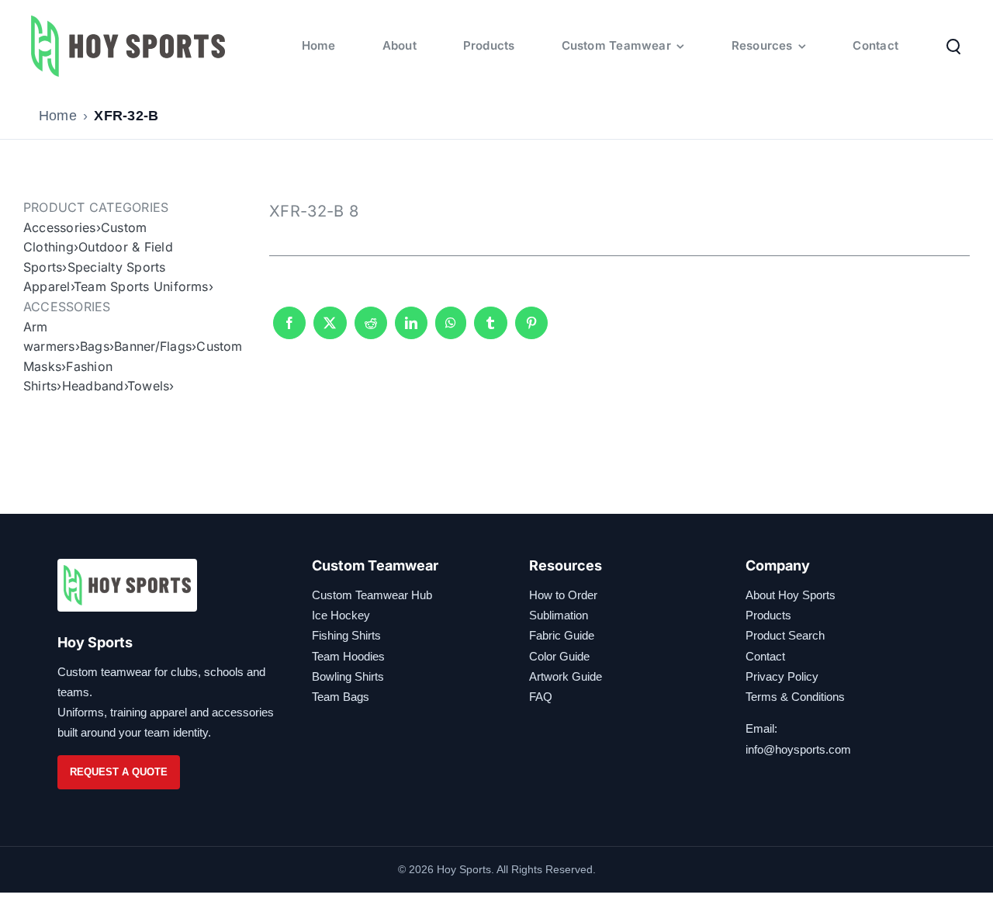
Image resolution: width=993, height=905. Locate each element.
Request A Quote (119, 772)
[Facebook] (289, 330)
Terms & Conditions (795, 696)
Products (768, 615)
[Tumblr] (490, 330)
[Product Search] (953, 46)
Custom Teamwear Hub (372, 595)
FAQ (540, 696)
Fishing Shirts (346, 635)
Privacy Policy (782, 676)
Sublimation (558, 615)
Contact (765, 656)
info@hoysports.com (798, 749)
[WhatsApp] (450, 330)
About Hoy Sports (791, 595)
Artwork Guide (565, 676)
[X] (330, 330)
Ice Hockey (341, 615)
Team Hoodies (348, 656)
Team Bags (340, 696)
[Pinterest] (531, 330)
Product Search (785, 635)
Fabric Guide (561, 635)
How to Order (563, 595)
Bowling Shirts (348, 676)
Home (58, 115)
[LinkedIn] (411, 330)
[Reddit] (371, 330)
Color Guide (559, 656)
